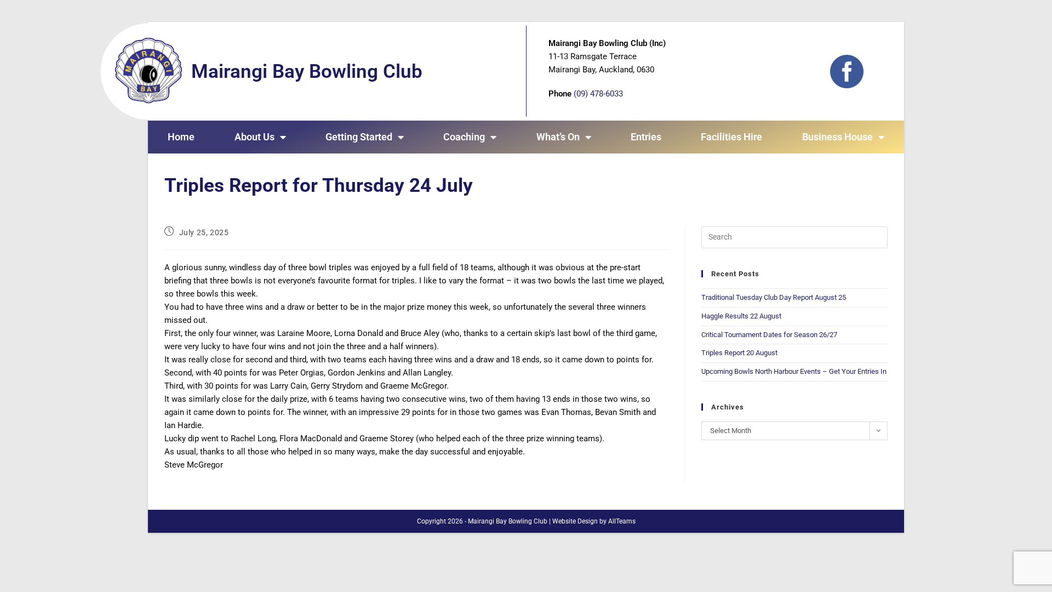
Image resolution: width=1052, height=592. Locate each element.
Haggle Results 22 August (741, 316)
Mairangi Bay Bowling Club (306, 71)
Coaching (464, 137)
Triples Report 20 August (739, 353)
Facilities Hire (731, 137)
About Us (255, 137)
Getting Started (358, 137)
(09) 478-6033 (598, 94)
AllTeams (622, 521)
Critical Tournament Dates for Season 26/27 (769, 335)
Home (181, 137)
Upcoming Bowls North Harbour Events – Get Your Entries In (794, 371)
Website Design (575, 521)
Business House (837, 137)
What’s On (558, 137)
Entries (646, 137)
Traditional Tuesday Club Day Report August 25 (773, 297)
